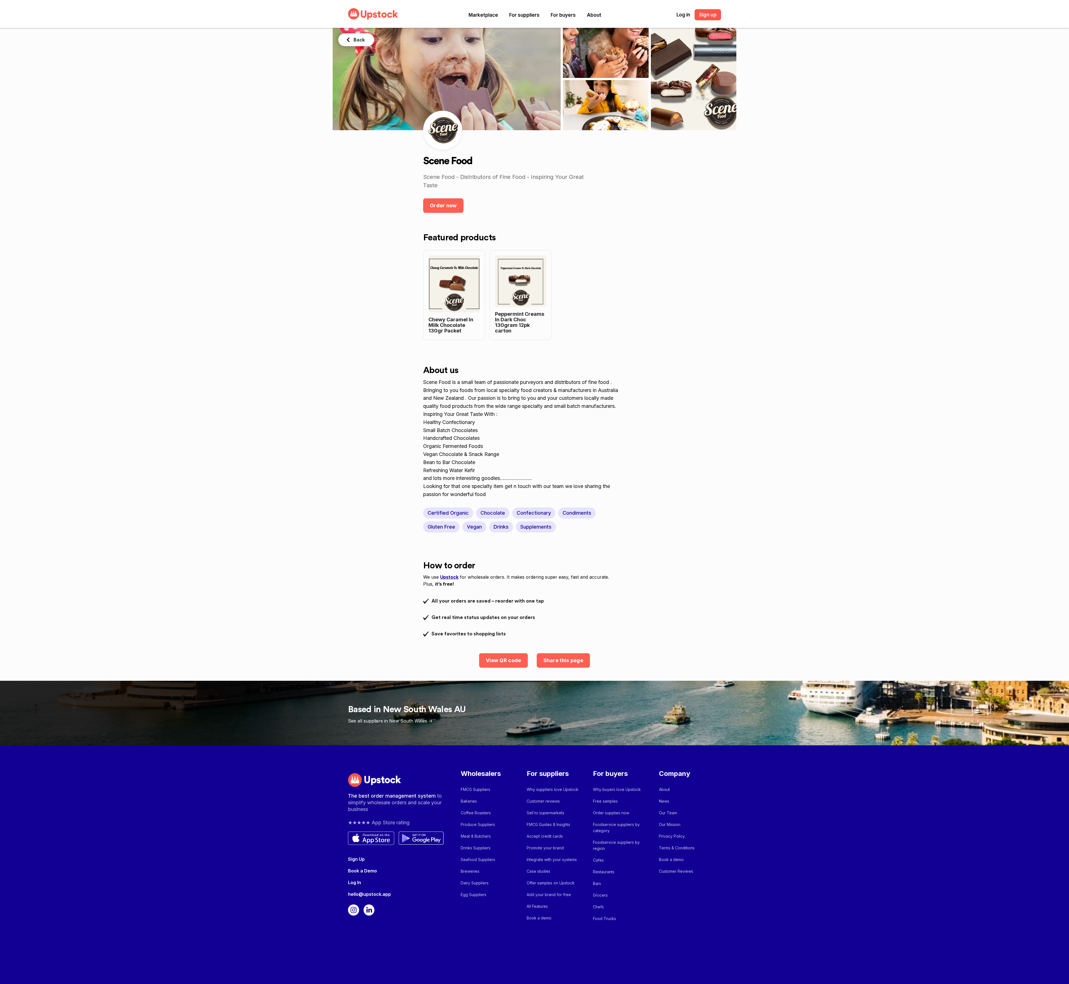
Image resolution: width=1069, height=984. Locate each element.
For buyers (563, 15)
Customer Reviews (676, 871)
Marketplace (483, 15)
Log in (683, 15)
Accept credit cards (545, 836)
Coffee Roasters (476, 812)
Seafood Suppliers (478, 859)
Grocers (600, 895)
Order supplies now (611, 812)
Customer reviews (543, 801)
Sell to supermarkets (545, 812)
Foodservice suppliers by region (616, 845)
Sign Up (356, 859)
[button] (483, 15)
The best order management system (392, 796)
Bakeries (469, 801)
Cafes (598, 860)
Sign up (708, 15)
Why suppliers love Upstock (552, 789)
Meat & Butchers (476, 836)
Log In (354, 882)
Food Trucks (604, 918)
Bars (597, 883)
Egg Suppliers (473, 894)
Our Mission (669, 824)
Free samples (605, 801)
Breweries (470, 871)
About (594, 15)
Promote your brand (545, 847)
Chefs (598, 906)
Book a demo (539, 918)
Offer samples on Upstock (551, 883)
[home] (373, 14)
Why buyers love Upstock (617, 789)
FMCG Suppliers (475, 789)
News (664, 801)
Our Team (668, 812)
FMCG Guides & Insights (548, 824)
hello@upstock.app (369, 894)
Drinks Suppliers (476, 847)
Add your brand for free (549, 894)
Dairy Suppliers (475, 883)
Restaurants (603, 871)
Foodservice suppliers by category (616, 827)
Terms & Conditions (677, 847)
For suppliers (524, 15)
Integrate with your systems (552, 859)
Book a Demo (362, 871)
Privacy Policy (672, 836)
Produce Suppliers (478, 824)
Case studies (538, 871)
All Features (537, 906)
